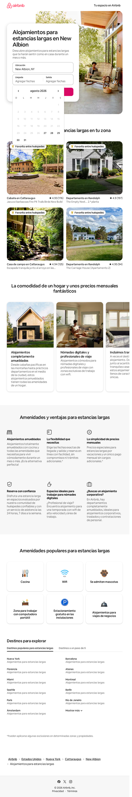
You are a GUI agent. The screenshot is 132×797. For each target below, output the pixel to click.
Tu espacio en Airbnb (107, 5)
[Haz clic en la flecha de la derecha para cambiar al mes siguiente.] (58, 91)
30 (18, 140)
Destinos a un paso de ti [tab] (72, 648)
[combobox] (43, 69)
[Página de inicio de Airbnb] (15, 5)
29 (58, 133)
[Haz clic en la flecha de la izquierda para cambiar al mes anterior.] (19, 91)
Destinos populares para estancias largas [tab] (30, 648)
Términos (72, 791)
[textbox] (27, 81)
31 (25, 140)
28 (51, 133)
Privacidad (58, 791)
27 (45, 133)
